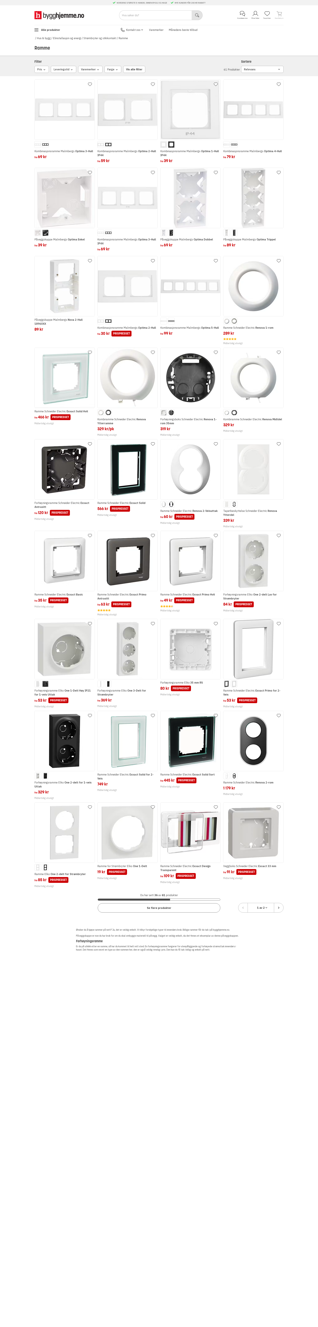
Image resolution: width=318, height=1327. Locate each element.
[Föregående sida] (243, 907)
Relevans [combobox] (250, 69)
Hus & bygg (44, 38)
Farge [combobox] (110, 69)
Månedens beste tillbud (183, 30)
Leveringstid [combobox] (61, 69)
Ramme (123, 38)
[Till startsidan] (59, 15)
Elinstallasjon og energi (67, 38)
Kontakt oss (133, 30)
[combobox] (261, 907)
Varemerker (156, 30)
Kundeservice (242, 18)
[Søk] (197, 15)
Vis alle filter (134, 69)
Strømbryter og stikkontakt (99, 38)
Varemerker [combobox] (88, 69)
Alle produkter (50, 30)
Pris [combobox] (39, 69)
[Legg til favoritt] (90, 84)
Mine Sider (255, 18)
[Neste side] (278, 907)
